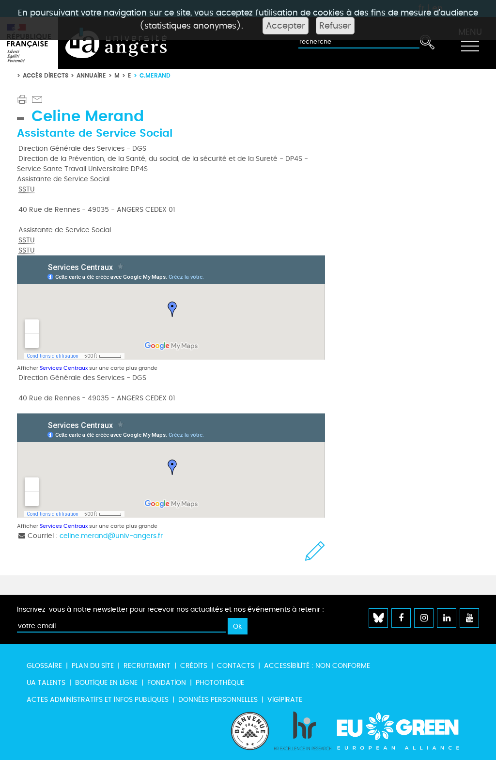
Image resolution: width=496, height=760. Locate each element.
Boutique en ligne (106, 683)
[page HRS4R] (303, 731)
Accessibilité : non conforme (317, 666)
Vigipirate (284, 700)
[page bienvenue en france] (250, 731)
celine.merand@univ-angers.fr (111, 536)
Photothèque (220, 683)
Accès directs (45, 75)
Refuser (335, 25)
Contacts (235, 666)
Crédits (193, 666)
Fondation (166, 683)
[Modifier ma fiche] (315, 551)
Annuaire (91, 75)
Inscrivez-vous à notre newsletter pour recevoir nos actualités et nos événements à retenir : (170, 609)
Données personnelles (218, 700)
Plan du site (93, 666)
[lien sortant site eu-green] (406, 731)
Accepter (285, 25)
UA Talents (46, 683)
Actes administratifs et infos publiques (98, 700)
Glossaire (44, 666)
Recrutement (147, 666)
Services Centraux (64, 368)
